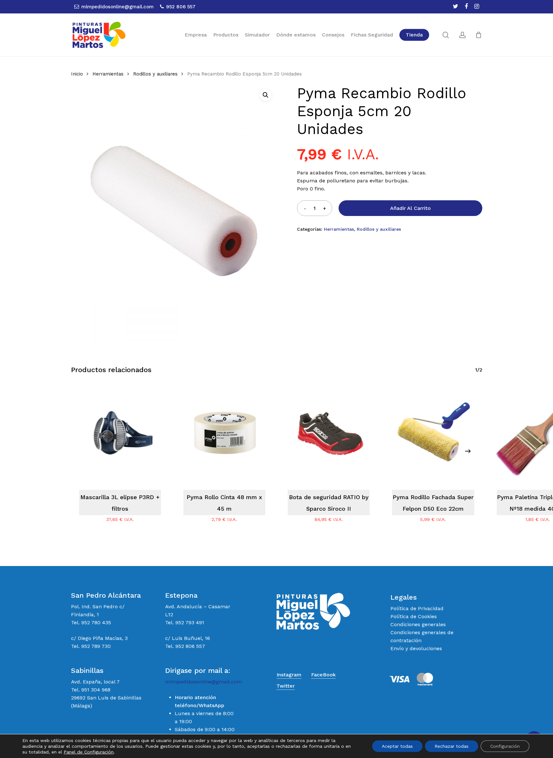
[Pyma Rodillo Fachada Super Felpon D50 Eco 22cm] (433, 433)
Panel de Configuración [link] (89, 751)
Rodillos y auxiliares (155, 74)
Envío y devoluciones (416, 648)
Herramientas (108, 74)
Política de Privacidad (417, 608)
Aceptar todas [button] (397, 746)
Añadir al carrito (410, 208)
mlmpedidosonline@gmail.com (203, 682)
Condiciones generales (418, 624)
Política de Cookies (413, 616)
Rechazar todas (452, 746)
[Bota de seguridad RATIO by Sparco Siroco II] (329, 433)
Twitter (285, 686)
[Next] (467, 451)
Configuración (505, 746)
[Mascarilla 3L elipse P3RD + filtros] (120, 433)
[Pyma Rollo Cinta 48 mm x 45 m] (224, 433)
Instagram (288, 675)
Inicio (77, 74)
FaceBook (323, 675)
